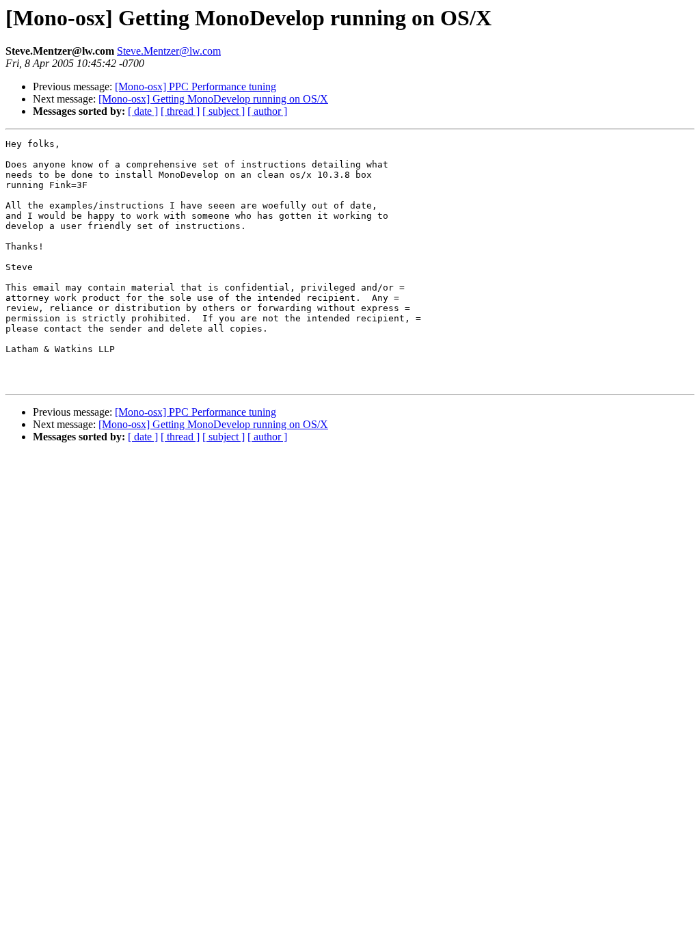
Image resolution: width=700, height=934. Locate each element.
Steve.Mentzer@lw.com (169, 51)
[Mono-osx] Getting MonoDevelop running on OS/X (213, 99)
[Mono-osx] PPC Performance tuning (195, 86)
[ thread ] (180, 111)
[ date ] (143, 111)
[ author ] (267, 111)
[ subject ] (223, 111)
